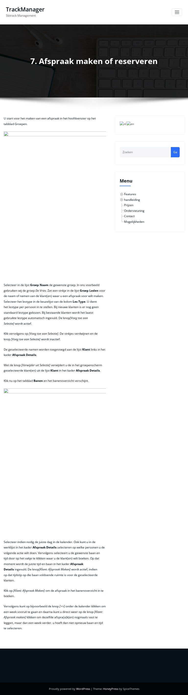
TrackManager (25, 9)
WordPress (83, 689)
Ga (175, 152)
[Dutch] (123, 124)
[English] (130, 124)
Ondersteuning (134, 211)
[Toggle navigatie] (177, 12)
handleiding (132, 200)
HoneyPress (110, 689)
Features (130, 194)
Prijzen (128, 205)
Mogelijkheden (134, 222)
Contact (129, 216)
